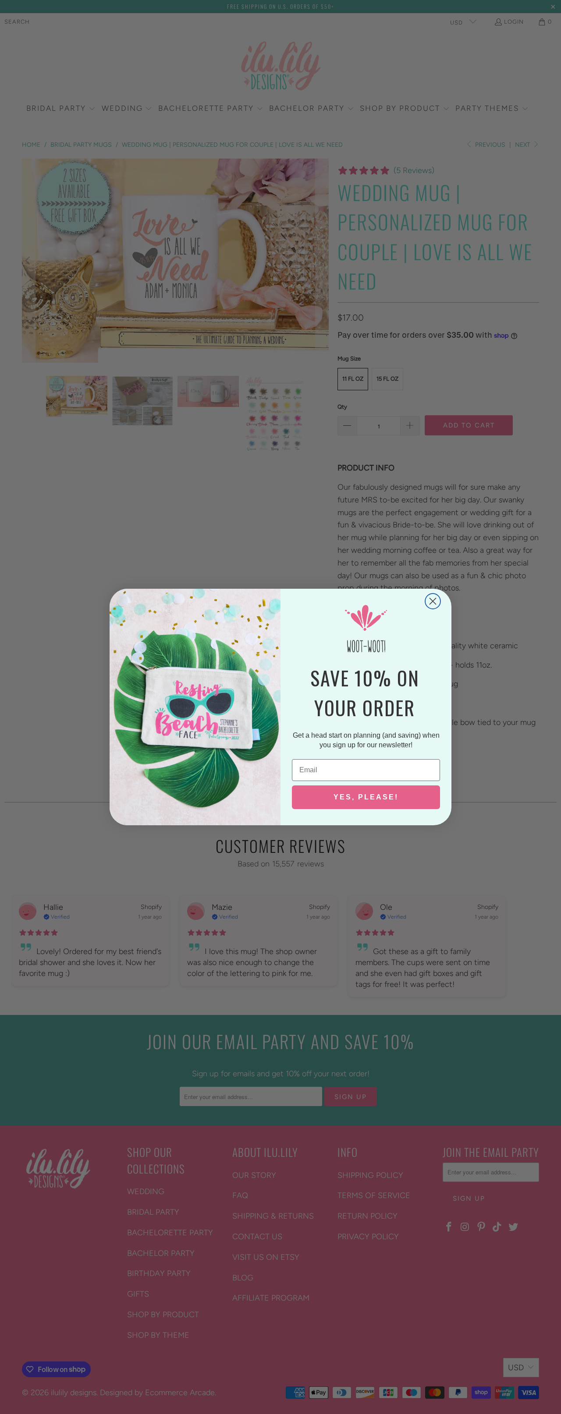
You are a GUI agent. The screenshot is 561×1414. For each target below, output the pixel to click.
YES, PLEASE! (366, 797)
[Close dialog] (432, 601)
